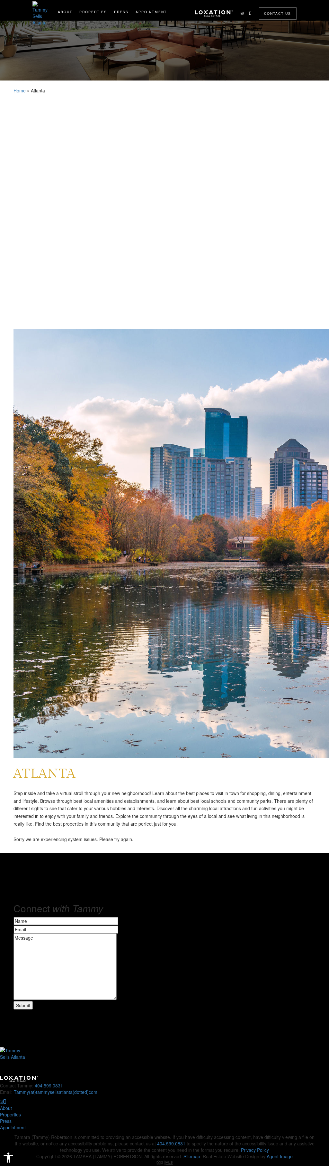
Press (121, 12)
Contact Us (277, 13)
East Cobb (93, 58)
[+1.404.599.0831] (250, 13)
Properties (93, 12)
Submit (23, 1005)
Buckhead (93, 50)
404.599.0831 (49, 1085)
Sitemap (191, 1156)
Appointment (151, 12)
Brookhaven (93, 34)
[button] (8, 1157)
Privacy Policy (255, 1150)
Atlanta (93, 42)
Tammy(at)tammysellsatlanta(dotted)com (55, 1092)
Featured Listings (93, 26)
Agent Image (280, 1156)
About (65, 12)
